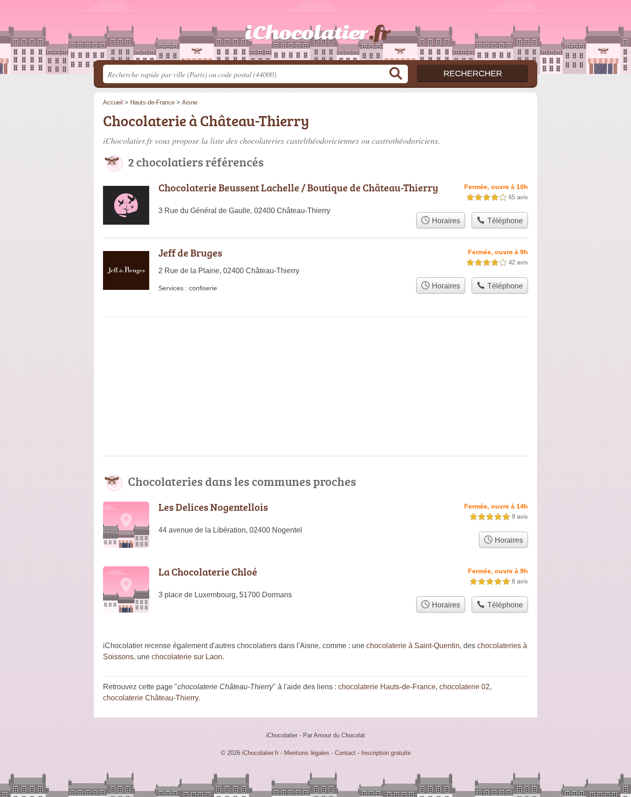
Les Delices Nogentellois (213, 507)
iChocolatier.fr (315, 33)
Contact (345, 752)
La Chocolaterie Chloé (207, 571)
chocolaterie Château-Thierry (150, 698)
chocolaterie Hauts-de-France (387, 687)
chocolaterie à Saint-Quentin (413, 646)
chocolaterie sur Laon (187, 657)
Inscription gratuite (386, 752)
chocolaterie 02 (464, 687)
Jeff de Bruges (190, 252)
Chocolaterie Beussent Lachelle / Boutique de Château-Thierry (298, 187)
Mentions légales (306, 752)
